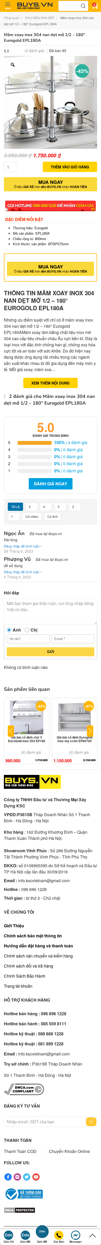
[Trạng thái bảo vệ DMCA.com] (19, 1210)
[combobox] (73, 6)
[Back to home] (35, 5)
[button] (8, 6)
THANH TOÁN (18, 1140)
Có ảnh (52, 516)
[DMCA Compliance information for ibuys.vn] (24, 1089)
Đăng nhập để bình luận (21, 546)
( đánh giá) (35, 50)
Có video (32, 516)
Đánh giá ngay (50, 484)
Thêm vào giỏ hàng (70, 166)
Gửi (50, 652)
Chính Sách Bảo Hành (24, 976)
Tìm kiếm (83, 6)
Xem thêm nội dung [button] (50, 383)
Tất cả (15, 506)
